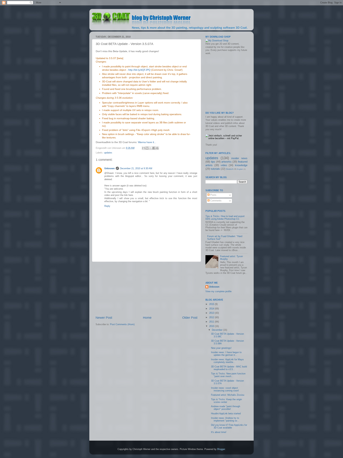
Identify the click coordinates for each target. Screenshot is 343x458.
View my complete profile (218, 291)
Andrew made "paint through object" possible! (225, 407)
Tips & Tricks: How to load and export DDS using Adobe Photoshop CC (225, 217)
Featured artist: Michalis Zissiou (227, 395)
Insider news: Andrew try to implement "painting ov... (225, 419)
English (240, 169)
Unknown (109, 168)
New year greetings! (221, 348)
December (217, 330)
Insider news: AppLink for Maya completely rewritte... (227, 360)
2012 (212, 317)
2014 (212, 308)
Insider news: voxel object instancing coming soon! (225, 389)
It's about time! (218, 432)
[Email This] (143, 148)
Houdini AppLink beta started (226, 413)
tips (213, 161)
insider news (239, 158)
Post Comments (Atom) (122, 324)
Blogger (221, 449)
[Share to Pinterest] (157, 148)
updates (108, 152)
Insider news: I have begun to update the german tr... (226, 353)
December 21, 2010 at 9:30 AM (136, 168)
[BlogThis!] (147, 148)
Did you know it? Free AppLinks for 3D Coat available (229, 426)
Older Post (189, 317)
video (224, 165)
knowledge (241, 165)
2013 (212, 313)
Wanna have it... (147, 142)
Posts (213, 195)
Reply (107, 206)
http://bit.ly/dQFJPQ (139, 69)
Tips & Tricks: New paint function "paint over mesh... (228, 375)
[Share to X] (150, 148)
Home (147, 317)
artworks (226, 161)
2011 (212, 321)
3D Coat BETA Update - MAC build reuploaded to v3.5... (229, 368)
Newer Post (104, 317)
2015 (212, 304)
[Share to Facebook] (154, 148)
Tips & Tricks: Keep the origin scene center (226, 400)
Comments (216, 200)
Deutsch (229, 169)
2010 (212, 326)
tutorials (215, 168)
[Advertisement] (146, 288)
